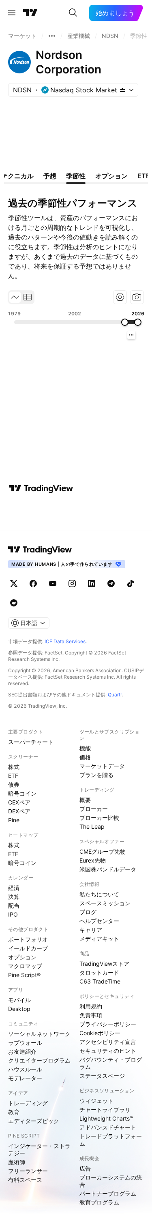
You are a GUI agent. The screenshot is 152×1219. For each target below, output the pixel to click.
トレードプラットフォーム (110, 1140)
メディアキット (99, 938)
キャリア (90, 929)
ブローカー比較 (99, 817)
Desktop (19, 1008)
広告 (85, 1168)
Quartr (115, 695)
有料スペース (25, 1179)
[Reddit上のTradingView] (13, 602)
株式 (13, 766)
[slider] (124, 322)
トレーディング (28, 1103)
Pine (13, 820)
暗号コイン (22, 793)
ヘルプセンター (99, 920)
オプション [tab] (111, 176)
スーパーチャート (31, 741)
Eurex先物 (92, 860)
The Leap (92, 826)
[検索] (73, 13)
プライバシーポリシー (107, 1024)
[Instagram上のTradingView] (72, 583)
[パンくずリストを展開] (52, 36)
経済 (13, 887)
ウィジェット (96, 1100)
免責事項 (90, 1015)
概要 (85, 799)
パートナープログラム (107, 1193)
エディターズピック (33, 1120)
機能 (85, 748)
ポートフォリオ (28, 939)
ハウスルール (25, 1069)
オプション (22, 957)
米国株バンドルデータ (107, 869)
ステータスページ (102, 1075)
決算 (13, 896)
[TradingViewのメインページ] (30, 13)
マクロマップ (25, 966)
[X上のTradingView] (13, 583)
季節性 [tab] (76, 176)
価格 (85, 757)
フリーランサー (28, 1170)
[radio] (15, 297)
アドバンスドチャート (107, 1127)
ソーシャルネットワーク (39, 1033)
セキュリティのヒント (107, 1050)
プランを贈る (96, 774)
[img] (122, 90)
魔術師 (16, 1162)
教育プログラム (99, 1202)
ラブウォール (25, 1042)
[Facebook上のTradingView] (33, 583)
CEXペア (19, 802)
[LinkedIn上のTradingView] (91, 583)
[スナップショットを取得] (137, 297)
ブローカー (93, 808)
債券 (13, 784)
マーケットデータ (102, 766)
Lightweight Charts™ (106, 1118)
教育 (13, 1112)
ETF (13, 775)
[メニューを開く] (12, 13)
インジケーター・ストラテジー (39, 1149)
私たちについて (99, 894)
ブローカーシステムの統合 (110, 1181)
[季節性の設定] (120, 297)
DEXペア (19, 811)
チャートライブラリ (105, 1109)
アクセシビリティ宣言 (107, 1041)
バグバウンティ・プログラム (110, 1063)
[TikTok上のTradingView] (130, 583)
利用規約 (90, 1006)
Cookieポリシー (99, 1032)
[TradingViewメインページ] (40, 549)
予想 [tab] (49, 176)
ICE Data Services (65, 641)
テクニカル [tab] (17, 176)
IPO (13, 914)
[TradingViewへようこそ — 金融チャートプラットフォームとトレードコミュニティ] (41, 488)
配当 (13, 905)
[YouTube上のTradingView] (52, 583)
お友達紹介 (22, 1051)
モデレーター (25, 1078)
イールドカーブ (28, 948)
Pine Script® (24, 974)
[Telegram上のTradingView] (111, 583)
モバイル (19, 999)
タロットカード (99, 972)
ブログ (87, 912)
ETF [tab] (143, 176)
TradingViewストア (104, 963)
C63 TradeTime (99, 981)
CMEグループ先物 (102, 851)
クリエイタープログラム (39, 1060)
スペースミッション (105, 903)
